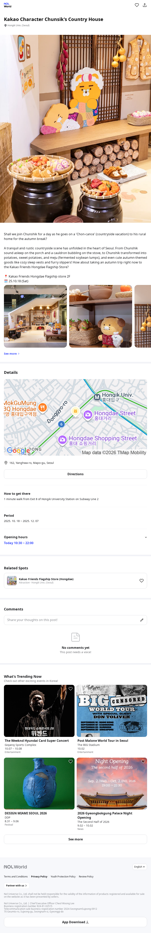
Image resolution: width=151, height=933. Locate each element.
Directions (75, 474)
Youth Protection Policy (63, 876)
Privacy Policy (39, 876)
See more (75, 839)
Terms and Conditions (16, 876)
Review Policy (86, 876)
